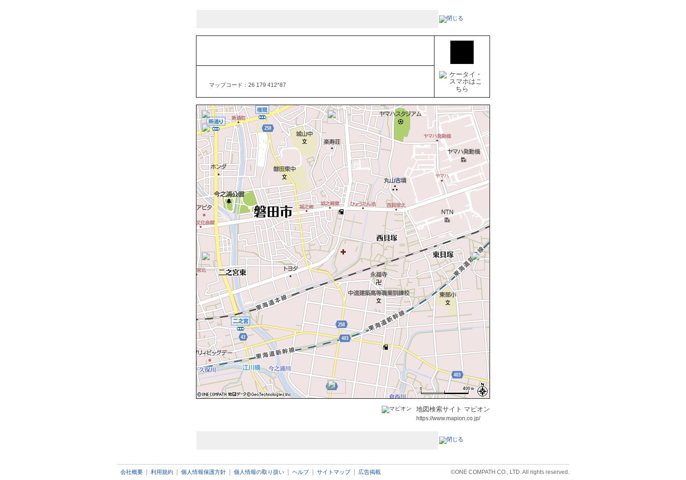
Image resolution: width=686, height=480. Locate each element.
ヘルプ (300, 472)
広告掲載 (369, 472)
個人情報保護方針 (203, 472)
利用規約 (162, 472)
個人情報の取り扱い (259, 472)
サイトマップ (333, 472)
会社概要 (131, 472)
